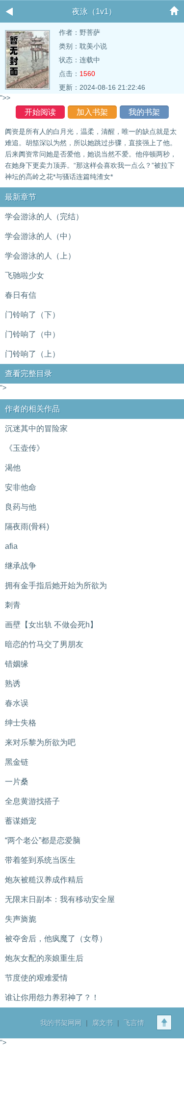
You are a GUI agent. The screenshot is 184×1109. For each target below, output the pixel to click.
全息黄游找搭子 (32, 801)
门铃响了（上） (32, 354)
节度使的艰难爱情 (36, 978)
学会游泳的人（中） (40, 236)
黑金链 (16, 762)
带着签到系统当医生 (40, 860)
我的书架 (144, 112)
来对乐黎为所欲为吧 (40, 742)
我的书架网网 (60, 1023)
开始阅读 (40, 112)
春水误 (16, 703)
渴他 (13, 468)
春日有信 (20, 295)
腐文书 (102, 1023)
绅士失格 (20, 723)
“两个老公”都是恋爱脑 (42, 840)
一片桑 (16, 781)
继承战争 (20, 566)
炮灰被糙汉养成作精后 (44, 880)
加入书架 (92, 112)
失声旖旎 (20, 919)
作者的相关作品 (32, 409)
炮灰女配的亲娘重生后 (44, 958)
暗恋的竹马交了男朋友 (44, 644)
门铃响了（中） (32, 334)
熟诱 (13, 683)
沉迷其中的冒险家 (36, 428)
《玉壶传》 (24, 448)
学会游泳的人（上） (40, 256)
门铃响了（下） (32, 314)
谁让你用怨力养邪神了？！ (52, 997)
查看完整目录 (28, 373)
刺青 (13, 605)
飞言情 (134, 1023)
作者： (69, 32)
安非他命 (20, 487)
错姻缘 (16, 664)
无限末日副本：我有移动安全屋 (60, 899)
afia (11, 546)
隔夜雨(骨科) (27, 526)
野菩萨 (89, 32)
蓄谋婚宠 (20, 821)
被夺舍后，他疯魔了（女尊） (56, 938)
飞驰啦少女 (24, 275)
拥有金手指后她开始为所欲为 (56, 585)
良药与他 (20, 507)
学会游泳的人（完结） (44, 216)
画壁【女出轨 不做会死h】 (51, 624)
